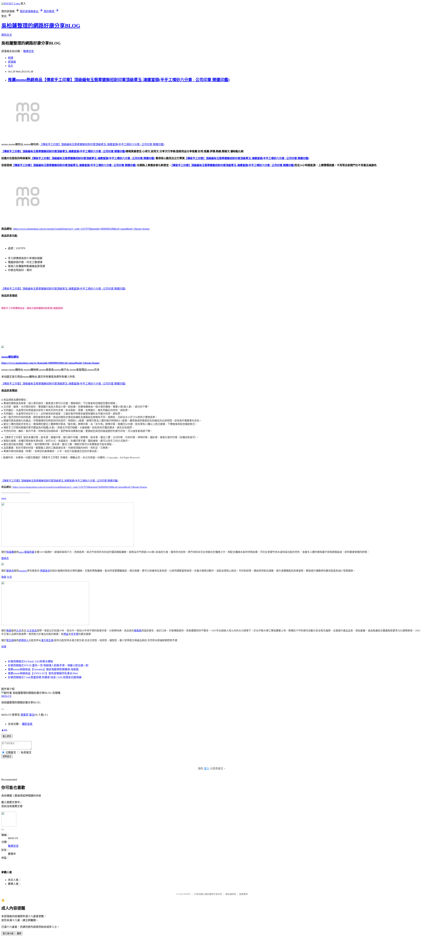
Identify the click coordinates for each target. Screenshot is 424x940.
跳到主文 (6, 34)
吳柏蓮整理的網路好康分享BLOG (40, 26)
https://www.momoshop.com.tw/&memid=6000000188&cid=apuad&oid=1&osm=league (50, 363)
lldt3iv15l (6, 696)
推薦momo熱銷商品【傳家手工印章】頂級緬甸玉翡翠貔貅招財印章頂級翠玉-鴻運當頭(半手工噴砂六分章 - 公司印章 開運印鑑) (119, 80)
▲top (4, 729)
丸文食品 (32, 630)
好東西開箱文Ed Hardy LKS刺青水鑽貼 (30, 661)
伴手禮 (74, 634)
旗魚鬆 (137, 630)
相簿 (10, 57)
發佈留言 (7, 756)
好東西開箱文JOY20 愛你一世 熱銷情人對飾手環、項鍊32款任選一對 (48, 665)
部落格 (12, 61)
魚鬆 (3, 577)
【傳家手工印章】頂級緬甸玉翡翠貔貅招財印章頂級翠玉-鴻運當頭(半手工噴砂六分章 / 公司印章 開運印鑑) (102, 144)
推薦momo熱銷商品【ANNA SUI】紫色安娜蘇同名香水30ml (43, 673)
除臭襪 (10, 552)
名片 (10, 65)
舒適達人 (24, 640)
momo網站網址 (10, 356)
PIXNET (187, 894)
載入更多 (7, 736)
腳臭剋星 (29, 552)
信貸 (3, 646)
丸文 (9, 577)
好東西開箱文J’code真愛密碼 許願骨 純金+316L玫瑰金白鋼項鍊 (44, 677)
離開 (19, 933)
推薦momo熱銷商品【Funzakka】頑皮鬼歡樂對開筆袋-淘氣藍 (43, 669)
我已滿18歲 (8, 933)
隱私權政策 (230, 894)
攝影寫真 (27, 724)
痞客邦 (24, 714)
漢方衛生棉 (47, 640)
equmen (23, 570)
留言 (31, 714)
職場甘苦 (28, 51)
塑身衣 (5, 558)
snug (3, 498)
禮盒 (65, 634)
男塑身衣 (45, 570)
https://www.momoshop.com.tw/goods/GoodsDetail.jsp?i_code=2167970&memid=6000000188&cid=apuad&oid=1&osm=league (81, 228)
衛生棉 (10, 640)
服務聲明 (243, 894)
